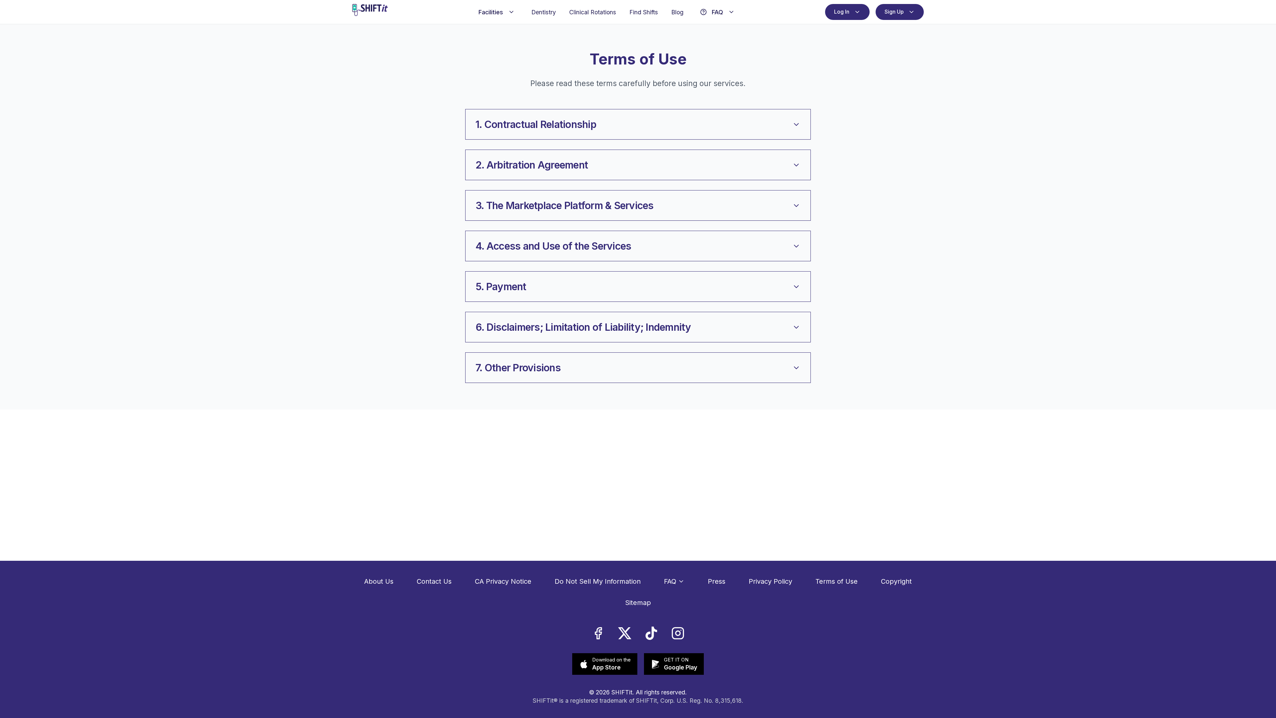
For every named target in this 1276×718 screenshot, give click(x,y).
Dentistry (541, 13)
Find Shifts (641, 13)
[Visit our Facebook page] (598, 633)
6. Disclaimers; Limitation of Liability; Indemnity (583, 330)
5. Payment (501, 289)
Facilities (488, 13)
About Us (378, 581)
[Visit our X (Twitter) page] (625, 633)
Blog (675, 13)
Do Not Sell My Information (598, 581)
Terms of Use (836, 581)
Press (716, 581)
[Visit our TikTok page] (651, 633)
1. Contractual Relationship (536, 127)
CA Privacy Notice (503, 581)
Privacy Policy (770, 581)
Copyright (896, 581)
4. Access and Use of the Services (553, 249)
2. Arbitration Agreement (532, 168)
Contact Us (434, 581)
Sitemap (638, 603)
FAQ (714, 13)
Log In (834, 13)
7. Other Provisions (518, 370)
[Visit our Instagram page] (678, 633)
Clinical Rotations (590, 13)
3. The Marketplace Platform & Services (565, 208)
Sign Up (891, 13)
